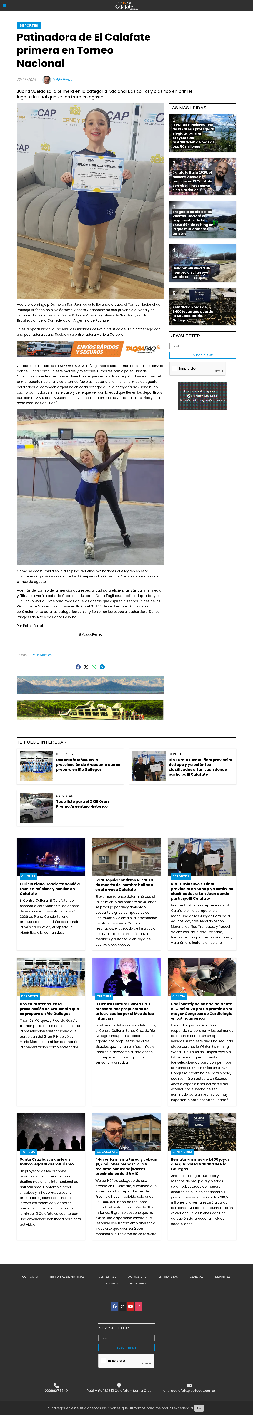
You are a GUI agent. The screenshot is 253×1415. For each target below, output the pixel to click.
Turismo (28, 1151)
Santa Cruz (182, 1151)
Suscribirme (203, 355)
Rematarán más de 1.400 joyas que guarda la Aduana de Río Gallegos (200, 1164)
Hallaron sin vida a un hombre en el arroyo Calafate (191, 272)
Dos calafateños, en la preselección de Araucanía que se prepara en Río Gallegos (88, 764)
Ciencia (178, 996)
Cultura (28, 876)
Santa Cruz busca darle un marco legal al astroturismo (47, 1162)
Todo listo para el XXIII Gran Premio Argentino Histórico (82, 804)
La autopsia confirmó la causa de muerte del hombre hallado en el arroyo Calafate (124, 885)
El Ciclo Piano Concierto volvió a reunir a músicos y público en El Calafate (50, 888)
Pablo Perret (62, 79)
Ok (199, 1408)
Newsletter (184, 335)
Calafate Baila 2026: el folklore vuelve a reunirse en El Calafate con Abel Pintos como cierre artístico (49, 1306)
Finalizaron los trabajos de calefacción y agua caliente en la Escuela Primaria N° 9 (124, 1303)
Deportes (29, 25)
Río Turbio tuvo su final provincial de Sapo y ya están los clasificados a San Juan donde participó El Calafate (200, 767)
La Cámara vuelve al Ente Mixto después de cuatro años (200, 1301)
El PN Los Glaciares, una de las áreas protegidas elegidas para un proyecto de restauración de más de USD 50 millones (193, 136)
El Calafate (107, 1151)
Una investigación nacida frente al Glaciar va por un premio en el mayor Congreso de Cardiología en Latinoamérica (202, 1011)
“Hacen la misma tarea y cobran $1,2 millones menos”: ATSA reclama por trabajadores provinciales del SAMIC (126, 1166)
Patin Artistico (41, 655)
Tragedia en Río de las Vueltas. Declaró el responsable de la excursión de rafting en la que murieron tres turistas (192, 222)
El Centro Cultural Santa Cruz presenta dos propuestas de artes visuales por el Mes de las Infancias (124, 1011)
